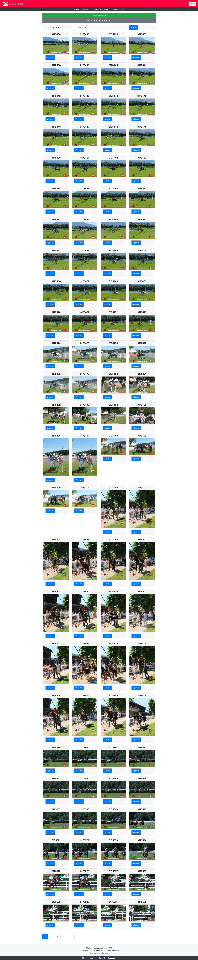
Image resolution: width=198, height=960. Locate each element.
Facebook (112, 958)
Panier (192, 4)
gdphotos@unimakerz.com (99, 953)
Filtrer (134, 27)
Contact (102, 958)
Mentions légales (88, 958)
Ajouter (50, 57)
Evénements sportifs (82, 9)
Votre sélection (99, 15)
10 (71, 936)
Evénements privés (101, 9)
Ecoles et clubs (118, 9)
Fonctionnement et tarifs (99, 20)
